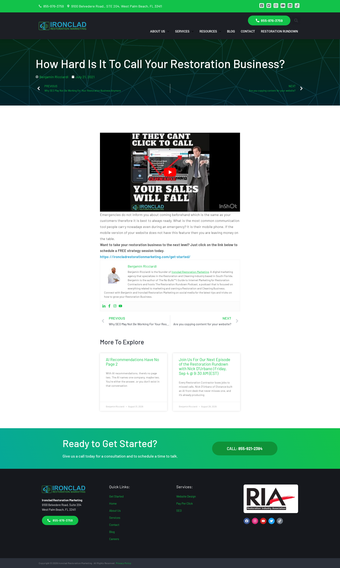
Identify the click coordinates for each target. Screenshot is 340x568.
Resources (208, 31)
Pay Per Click (184, 503)
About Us (157, 31)
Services (182, 31)
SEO (179, 510)
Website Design (186, 496)
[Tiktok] (280, 521)
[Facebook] (109, 306)
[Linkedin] (104, 306)
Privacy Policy (123, 563)
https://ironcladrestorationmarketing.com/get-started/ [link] (145, 257)
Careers (114, 539)
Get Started (116, 496)
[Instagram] (115, 306)
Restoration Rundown (279, 31)
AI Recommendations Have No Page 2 (132, 361)
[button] (296, 20)
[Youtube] (120, 306)
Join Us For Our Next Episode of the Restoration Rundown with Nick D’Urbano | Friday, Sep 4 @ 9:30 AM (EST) (204, 366)
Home (113, 503)
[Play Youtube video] (170, 172)
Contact (248, 31)
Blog (231, 31)
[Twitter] (271, 521)
